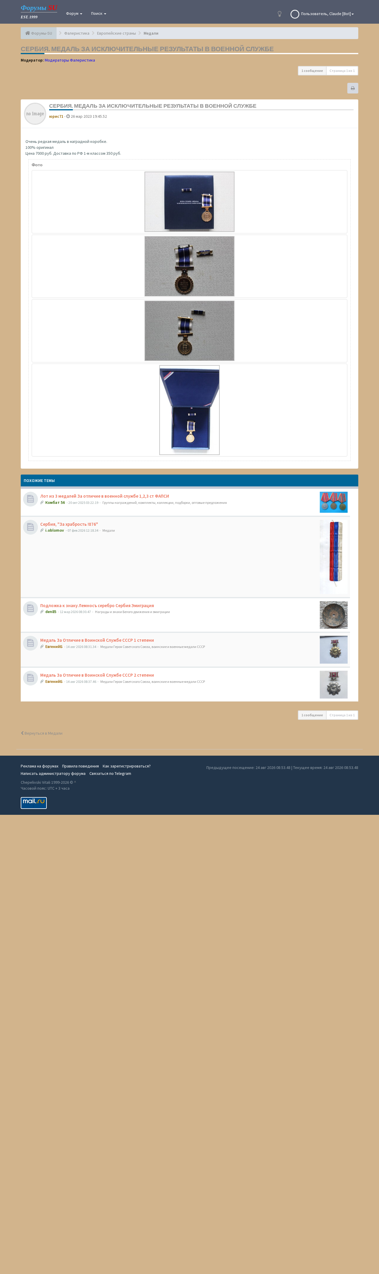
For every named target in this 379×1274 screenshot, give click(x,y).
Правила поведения (80, 766)
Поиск (97, 13)
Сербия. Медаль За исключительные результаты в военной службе (147, 49)
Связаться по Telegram (110, 773)
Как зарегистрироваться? (127, 766)
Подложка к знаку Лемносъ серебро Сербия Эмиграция (97, 605)
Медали (108, 530)
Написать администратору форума (53, 773)
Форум (72, 13)
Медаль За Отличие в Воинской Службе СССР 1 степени (97, 640)
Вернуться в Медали (43, 733)
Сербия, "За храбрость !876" (69, 524)
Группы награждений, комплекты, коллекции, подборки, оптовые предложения (164, 502)
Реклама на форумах (39, 766)
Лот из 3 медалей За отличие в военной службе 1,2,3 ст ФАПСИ (104, 496)
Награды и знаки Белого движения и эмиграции (132, 611)
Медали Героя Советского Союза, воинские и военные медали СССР (152, 646)
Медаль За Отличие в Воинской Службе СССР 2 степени (97, 675)
